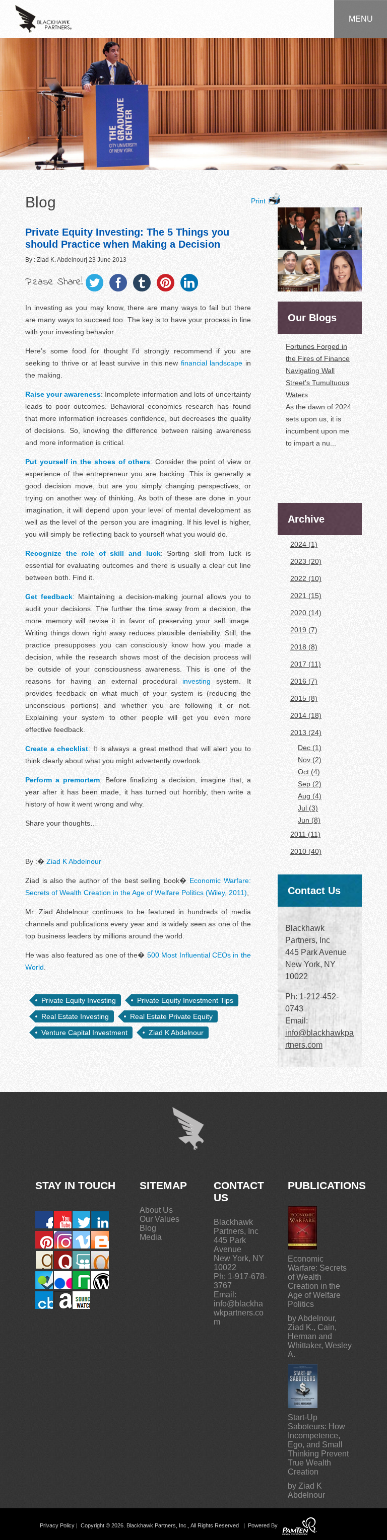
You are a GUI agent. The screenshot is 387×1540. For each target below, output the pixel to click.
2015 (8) (303, 698)
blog (100, 1240)
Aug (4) (309, 796)
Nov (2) (309, 760)
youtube (63, 1219)
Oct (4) (309, 772)
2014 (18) (305, 715)
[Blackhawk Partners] (43, 18)
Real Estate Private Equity (171, 1016)
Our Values (159, 1219)
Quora (63, 1260)
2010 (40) (305, 851)
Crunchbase (44, 1300)
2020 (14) (305, 613)
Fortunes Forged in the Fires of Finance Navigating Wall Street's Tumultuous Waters (318, 357)
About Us (156, 1210)
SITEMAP (163, 1185)
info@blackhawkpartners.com (239, 1312)
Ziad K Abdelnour (73, 861)
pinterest (44, 1240)
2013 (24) (305, 732)
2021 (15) (305, 596)
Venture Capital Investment (84, 1033)
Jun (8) (309, 820)
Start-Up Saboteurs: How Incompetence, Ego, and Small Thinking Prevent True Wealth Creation (318, 1444)
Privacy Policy (57, 1526)
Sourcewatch (81, 1300)
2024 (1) (303, 544)
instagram (63, 1240)
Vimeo (81, 1240)
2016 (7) (303, 681)
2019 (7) (303, 630)
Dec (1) (309, 748)
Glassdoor (81, 1280)
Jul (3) (308, 808)
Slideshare (81, 1260)
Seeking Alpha (100, 1260)
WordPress (100, 1280)
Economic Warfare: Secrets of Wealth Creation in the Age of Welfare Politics (317, 1281)
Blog (148, 1228)
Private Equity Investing (78, 1000)
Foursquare (44, 1280)
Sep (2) (309, 784)
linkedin (100, 1219)
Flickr (63, 1280)
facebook (44, 1219)
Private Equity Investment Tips (185, 1000)
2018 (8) (303, 647)
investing (196, 681)
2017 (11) (305, 664)
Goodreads (44, 1260)
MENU (361, 19)
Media (151, 1237)
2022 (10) (305, 578)
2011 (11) (305, 834)
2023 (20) (305, 561)
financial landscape (211, 363)
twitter (81, 1219)
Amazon (63, 1300)
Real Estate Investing (75, 1016)
